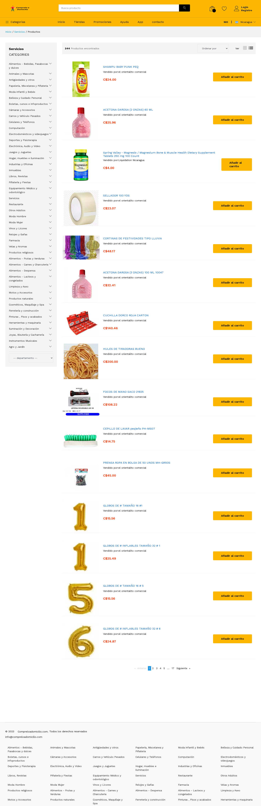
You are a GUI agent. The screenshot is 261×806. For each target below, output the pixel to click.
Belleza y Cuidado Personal (25, 97)
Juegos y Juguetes (20, 152)
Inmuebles (15, 170)
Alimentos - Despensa (22, 270)
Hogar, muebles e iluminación (26, 158)
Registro (246, 10)
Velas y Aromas (18, 246)
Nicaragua (246, 22)
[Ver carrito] (212, 8)
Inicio (61, 22)
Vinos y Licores (18, 228)
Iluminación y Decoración (24, 328)
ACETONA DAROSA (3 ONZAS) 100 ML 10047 (133, 272)
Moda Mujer (16, 222)
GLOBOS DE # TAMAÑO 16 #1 (122, 505)
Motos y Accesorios (20, 292)
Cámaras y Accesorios (22, 110)
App (140, 22)
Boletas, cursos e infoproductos (28, 103)
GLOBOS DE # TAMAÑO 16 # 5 (123, 585)
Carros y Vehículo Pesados (24, 116)
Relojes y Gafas (18, 234)
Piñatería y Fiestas (20, 182)
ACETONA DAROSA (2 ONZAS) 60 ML (128, 109)
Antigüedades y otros (21, 79)
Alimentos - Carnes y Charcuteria (28, 264)
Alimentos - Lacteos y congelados (22, 278)
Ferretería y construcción (24, 310)
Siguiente (183, 668)
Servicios (19, 31)
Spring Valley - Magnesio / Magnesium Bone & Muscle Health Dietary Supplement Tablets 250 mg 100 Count (159, 154)
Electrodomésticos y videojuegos (29, 134)
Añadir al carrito (232, 77)
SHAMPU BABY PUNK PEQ (120, 66)
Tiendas (79, 22)
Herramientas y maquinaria (25, 322)
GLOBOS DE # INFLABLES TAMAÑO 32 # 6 (132, 628)
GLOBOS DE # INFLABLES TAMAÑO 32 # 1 (131, 545)
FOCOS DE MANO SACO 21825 (123, 391)
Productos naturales (21, 298)
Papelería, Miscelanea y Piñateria (28, 85)
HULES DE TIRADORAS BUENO (124, 349)
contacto (158, 22)
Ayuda (124, 22)
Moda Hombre (17, 216)
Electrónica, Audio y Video (24, 146)
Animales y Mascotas (21, 73)
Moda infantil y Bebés (22, 91)
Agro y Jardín (17, 346)
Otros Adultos (17, 210)
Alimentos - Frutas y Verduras (27, 258)
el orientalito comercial (132, 71)
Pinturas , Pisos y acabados (25, 316)
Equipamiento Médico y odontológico (23, 190)
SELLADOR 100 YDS (116, 195)
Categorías (18, 22)
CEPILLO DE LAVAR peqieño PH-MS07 (129, 428)
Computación (17, 128)
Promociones (102, 22)
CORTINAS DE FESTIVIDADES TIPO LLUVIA (132, 238)
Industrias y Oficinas (21, 164)
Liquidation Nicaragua (131, 160)
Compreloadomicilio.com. (33, 731)
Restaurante (16, 204)
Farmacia (14, 240)
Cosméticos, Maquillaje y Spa (26, 304)
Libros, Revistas (18, 176)
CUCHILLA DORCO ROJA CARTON (126, 315)
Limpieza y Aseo (18, 286)
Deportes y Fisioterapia (23, 140)
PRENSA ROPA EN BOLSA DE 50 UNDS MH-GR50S (136, 462)
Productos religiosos (21, 252)
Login (244, 7)
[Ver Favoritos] (224, 8)
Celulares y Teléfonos (22, 122)
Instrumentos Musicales (23, 340)
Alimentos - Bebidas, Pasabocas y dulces (28, 65)
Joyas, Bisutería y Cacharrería (26, 334)
